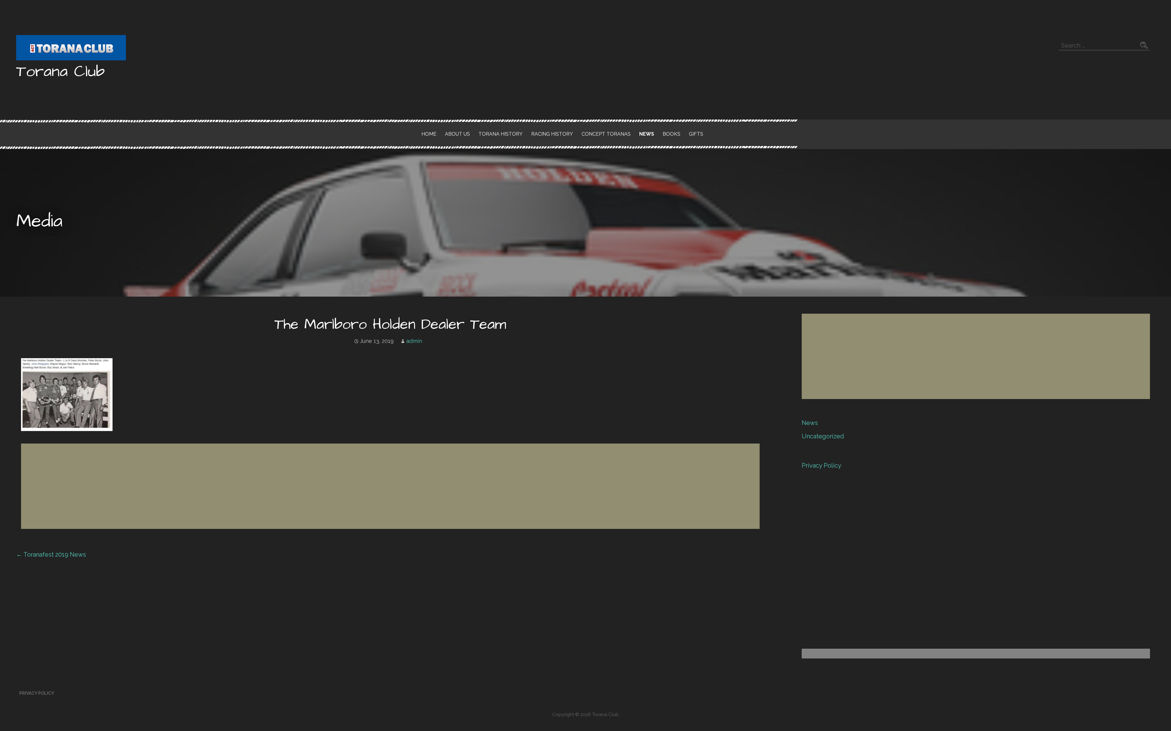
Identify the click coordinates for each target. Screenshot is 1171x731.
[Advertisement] (204, 486)
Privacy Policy (821, 465)
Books (671, 134)
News (646, 134)
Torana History (500, 134)
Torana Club (60, 72)
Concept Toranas (606, 134)
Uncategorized (823, 436)
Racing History (552, 134)
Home (428, 134)
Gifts (696, 134)
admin (414, 341)
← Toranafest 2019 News (51, 554)
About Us (457, 134)
